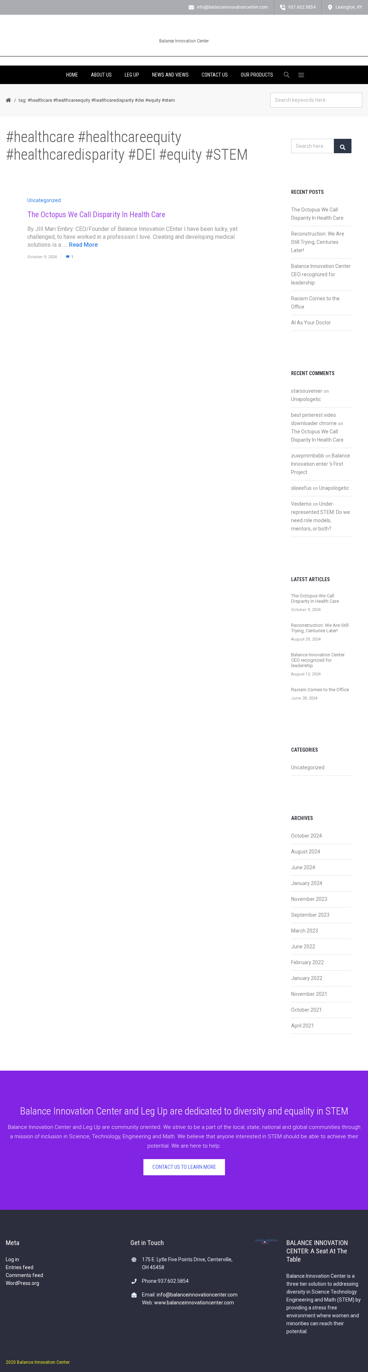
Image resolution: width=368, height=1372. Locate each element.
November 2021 (309, 994)
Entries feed (19, 1267)
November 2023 (309, 899)
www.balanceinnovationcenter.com (194, 1302)
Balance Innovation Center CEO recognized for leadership (321, 274)
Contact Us (215, 75)
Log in (12, 1259)
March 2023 (304, 931)
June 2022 (303, 946)
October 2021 (306, 1010)
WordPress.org (22, 1283)
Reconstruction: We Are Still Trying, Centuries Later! (317, 242)
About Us (101, 75)
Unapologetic (306, 399)
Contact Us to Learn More (184, 1167)
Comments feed (24, 1275)
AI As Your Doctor (311, 322)
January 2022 (306, 978)
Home (72, 75)
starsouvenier (306, 391)
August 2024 (305, 851)
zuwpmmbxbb (307, 456)
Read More (83, 244)
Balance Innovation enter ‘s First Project (320, 464)
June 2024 (303, 867)
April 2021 (302, 1026)
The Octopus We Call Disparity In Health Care (96, 214)
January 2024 (306, 883)
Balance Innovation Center (184, 41)
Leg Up (132, 75)
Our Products (257, 75)
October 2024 (306, 836)
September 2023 (310, 915)
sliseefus (301, 488)
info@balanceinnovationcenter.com (197, 1295)
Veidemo (301, 504)
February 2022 (307, 962)
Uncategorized (44, 200)
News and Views (170, 75)
